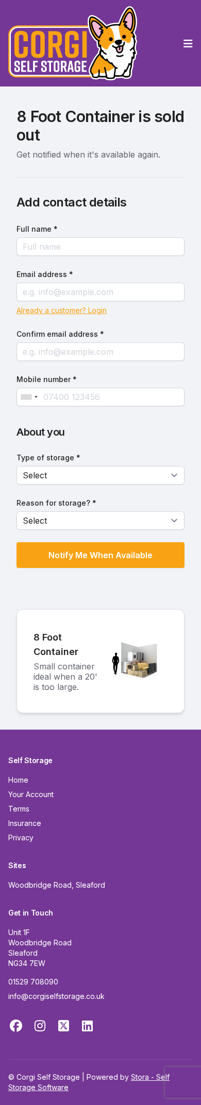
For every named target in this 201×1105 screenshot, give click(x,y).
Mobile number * (46, 379)
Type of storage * (48, 457)
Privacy (21, 837)
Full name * (37, 229)
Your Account (31, 794)
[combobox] (29, 397)
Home (18, 779)
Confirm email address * (60, 334)
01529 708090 (33, 981)
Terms (18, 808)
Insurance (24, 823)
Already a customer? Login (61, 310)
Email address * (44, 274)
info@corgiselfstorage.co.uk (56, 996)
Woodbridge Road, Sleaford (56, 884)
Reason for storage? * (56, 502)
